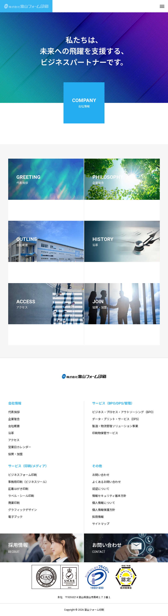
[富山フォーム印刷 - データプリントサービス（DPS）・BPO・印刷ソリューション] (26, 6)
